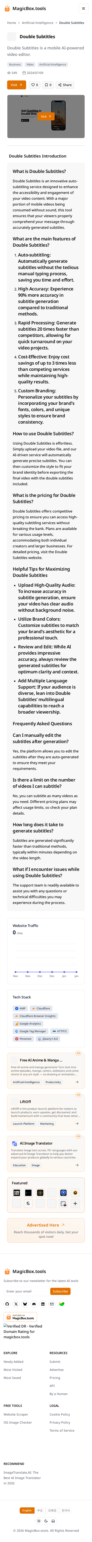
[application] (46, 960)
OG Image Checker (18, 1422)
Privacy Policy (60, 1422)
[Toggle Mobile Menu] (83, 8)
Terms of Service (62, 1430)
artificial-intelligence (37, 23)
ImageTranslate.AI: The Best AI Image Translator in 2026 (22, 1477)
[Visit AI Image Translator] (77, 1165)
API (52, 1386)
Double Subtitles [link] (71, 23)
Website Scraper (16, 1414)
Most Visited (13, 1370)
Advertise (57, 1370)
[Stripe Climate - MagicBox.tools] (61, 1304)
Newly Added (13, 1361)
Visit (14, 85)
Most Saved (12, 1378)
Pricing (55, 1378)
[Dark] (46, 1521)
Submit (55, 1361)
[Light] (39, 1521)
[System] (53, 1521)
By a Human (59, 1394)
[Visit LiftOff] (77, 1124)
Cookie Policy (60, 1414)
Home (11, 23)
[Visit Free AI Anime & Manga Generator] (77, 1082)
